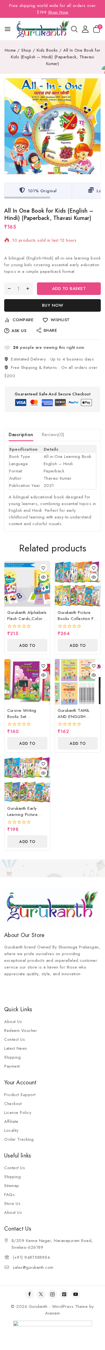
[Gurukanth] (43, 29)
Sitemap (11, 1186)
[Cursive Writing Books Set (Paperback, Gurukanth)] (27, 682)
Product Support (20, 1095)
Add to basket (69, 288)
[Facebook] (29, 1294)
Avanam (52, 1313)
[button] (27, 645)
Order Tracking (19, 1139)
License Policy (17, 1112)
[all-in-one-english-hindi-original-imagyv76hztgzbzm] (52, 126)
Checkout (13, 1104)
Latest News (15, 1048)
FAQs (9, 1195)
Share (50, 330)
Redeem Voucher (20, 1030)
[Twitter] (41, 1294)
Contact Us (14, 1039)
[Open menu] (7, 29)
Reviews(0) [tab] (53, 434)
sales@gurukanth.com (33, 1267)
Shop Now (58, 12)
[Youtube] (75, 1294)
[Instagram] (52, 1294)
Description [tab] (21, 434)
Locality (11, 1130)
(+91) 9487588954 (31, 1257)
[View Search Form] (74, 29)
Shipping (12, 1057)
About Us (13, 1021)
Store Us (12, 1203)
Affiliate (11, 1121)
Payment (12, 1066)
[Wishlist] (43, 568)
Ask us (18, 331)
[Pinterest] (64, 1294)
